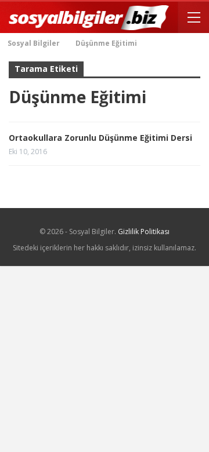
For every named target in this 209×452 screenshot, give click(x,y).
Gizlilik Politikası (144, 231)
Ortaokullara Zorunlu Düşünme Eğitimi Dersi (100, 137)
